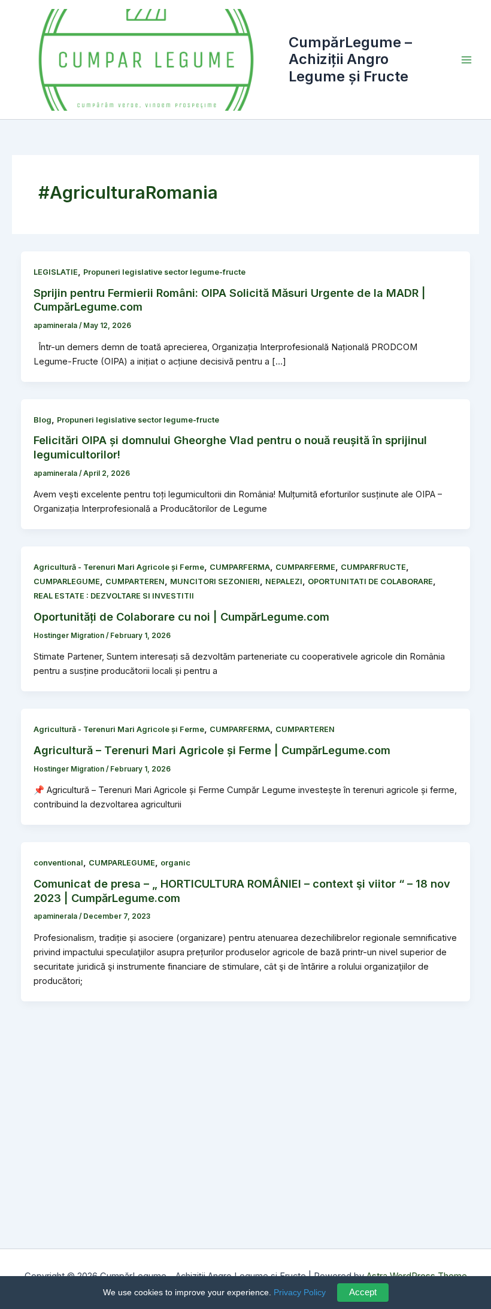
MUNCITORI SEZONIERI (215, 581)
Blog (42, 419)
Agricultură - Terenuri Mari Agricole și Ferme (119, 567)
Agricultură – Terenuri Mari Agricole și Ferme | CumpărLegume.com (212, 750)
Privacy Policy (300, 1292)
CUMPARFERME (305, 567)
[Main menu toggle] (466, 59)
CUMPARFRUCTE (373, 567)
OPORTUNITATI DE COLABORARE (370, 581)
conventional (58, 862)
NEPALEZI (283, 581)
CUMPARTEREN (135, 581)
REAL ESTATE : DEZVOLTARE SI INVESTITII (114, 595)
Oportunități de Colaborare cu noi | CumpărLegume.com (181, 616)
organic (175, 862)
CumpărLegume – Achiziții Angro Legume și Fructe (350, 59)
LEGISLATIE (56, 272)
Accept (363, 1292)
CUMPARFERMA (240, 567)
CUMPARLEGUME (67, 581)
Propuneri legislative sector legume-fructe (164, 272)
